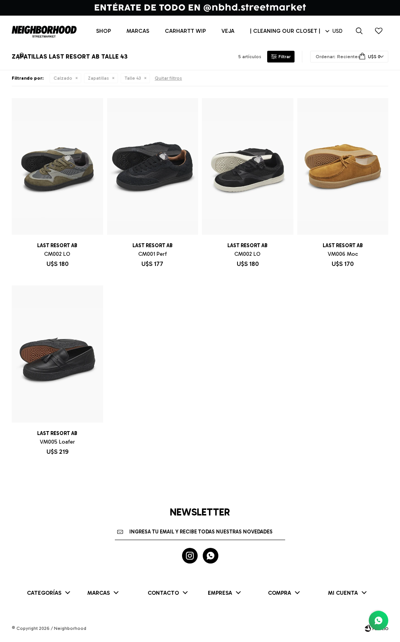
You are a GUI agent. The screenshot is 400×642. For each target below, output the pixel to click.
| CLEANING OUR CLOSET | (285, 31)
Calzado (63, 78)
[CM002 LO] (57, 166)
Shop (103, 31)
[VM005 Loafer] (57, 353)
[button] (359, 31)
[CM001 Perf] (152, 166)
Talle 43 (133, 78)
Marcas (138, 31)
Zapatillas (98, 78)
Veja (227, 31)
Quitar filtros (168, 78)
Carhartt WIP (185, 31)
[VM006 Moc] (343, 166)
